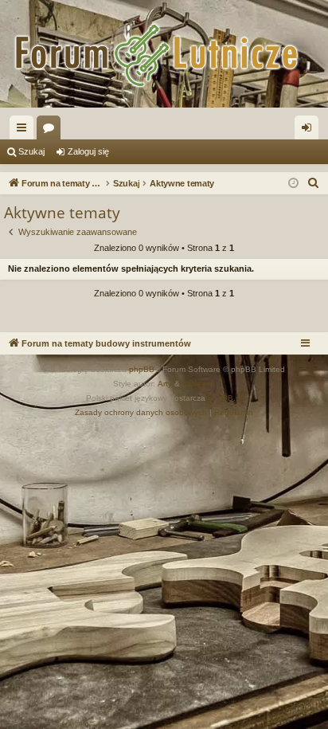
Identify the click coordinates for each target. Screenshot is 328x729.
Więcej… (24, 130)
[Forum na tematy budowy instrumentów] (164, 54)
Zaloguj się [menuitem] (309, 130)
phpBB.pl (225, 398)
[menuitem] (314, 183)
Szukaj (31, 151)
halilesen (198, 383)
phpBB (141, 369)
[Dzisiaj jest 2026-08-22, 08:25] (293, 183)
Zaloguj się (88, 151)
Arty (165, 383)
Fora (52, 130)
